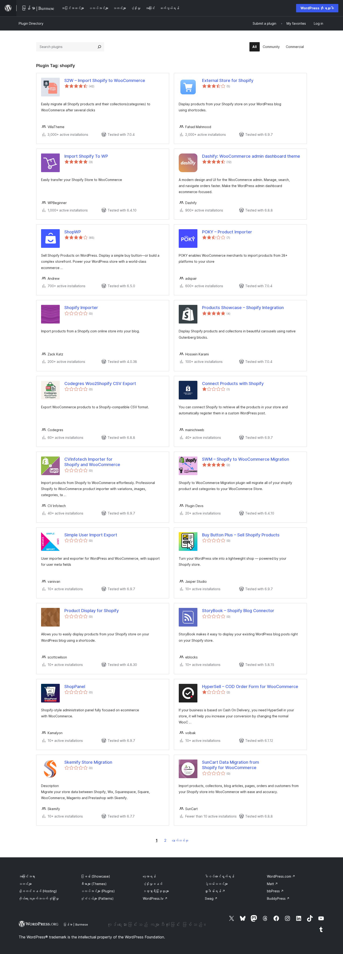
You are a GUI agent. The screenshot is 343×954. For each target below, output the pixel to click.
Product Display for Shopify (91, 610)
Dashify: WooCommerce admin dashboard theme (251, 156)
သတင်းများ (25, 884)
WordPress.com (281, 876)
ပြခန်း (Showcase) (95, 876)
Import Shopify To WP (86, 156)
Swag (211, 898)
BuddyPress (278, 898)
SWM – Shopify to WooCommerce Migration (245, 459)
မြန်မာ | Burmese (75, 924)
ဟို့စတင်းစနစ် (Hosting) (38, 891)
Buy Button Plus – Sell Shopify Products (241, 534)
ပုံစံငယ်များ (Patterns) (97, 898)
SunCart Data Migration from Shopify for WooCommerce (230, 765)
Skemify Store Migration (88, 762)
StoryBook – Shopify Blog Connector (238, 610)
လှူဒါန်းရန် (215, 891)
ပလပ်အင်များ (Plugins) (98, 891)
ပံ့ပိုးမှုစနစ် (152, 884)
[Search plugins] (99, 46)
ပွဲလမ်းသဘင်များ (216, 884)
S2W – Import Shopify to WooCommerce (104, 80)
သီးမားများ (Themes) (94, 884)
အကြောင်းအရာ (27, 876)
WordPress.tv (155, 898)
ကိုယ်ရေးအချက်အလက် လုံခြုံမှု (39, 898)
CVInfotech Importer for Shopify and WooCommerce (92, 462)
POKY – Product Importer (227, 231)
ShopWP (72, 231)
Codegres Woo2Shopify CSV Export (100, 383)
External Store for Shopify (227, 80)
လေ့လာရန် (149, 876)
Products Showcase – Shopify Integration (243, 307)
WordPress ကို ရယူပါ (317, 8)
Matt (272, 884)
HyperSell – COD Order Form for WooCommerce (250, 686)
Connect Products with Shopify (233, 383)
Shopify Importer (81, 307)
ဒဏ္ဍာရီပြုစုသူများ (156, 891)
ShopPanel (74, 686)
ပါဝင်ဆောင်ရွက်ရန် (219, 876)
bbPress (275, 891)
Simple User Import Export (90, 534)
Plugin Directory (31, 23)
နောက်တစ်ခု (180, 840)
